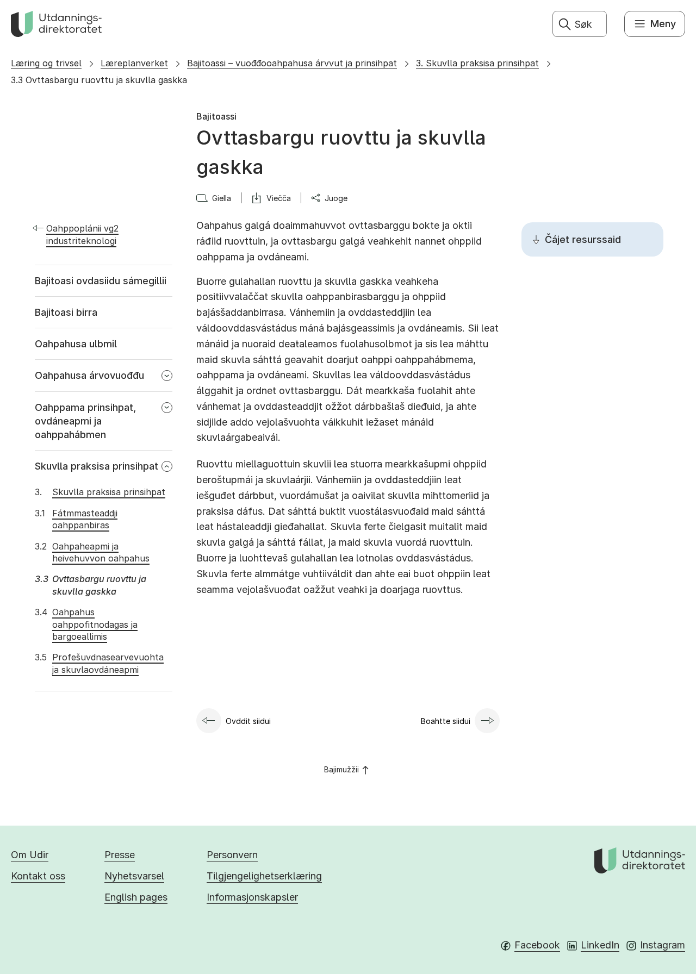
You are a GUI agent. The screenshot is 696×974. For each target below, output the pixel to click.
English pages (135, 897)
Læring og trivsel (46, 63)
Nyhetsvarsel (134, 876)
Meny (663, 23)
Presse (119, 854)
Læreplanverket (134, 63)
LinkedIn (600, 945)
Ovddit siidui (248, 721)
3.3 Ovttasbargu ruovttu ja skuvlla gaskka (99, 79)
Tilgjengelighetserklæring (264, 876)
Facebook (537, 945)
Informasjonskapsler (252, 897)
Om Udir (29, 854)
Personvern (232, 854)
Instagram (662, 945)
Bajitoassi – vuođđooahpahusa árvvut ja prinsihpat (292, 63)
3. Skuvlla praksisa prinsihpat (477, 63)
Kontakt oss (38, 876)
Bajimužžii (341, 769)
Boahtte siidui (445, 721)
